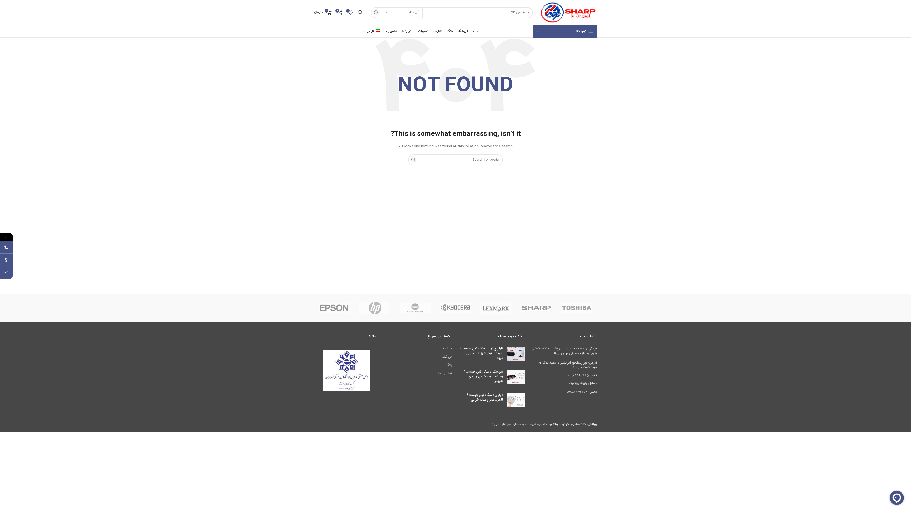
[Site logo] (567, 12)
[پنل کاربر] (360, 12)
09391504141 (578, 384)
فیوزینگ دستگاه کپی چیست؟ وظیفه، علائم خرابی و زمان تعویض (483, 376)
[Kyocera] (455, 308)
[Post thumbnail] (516, 354)
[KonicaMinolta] (415, 308)
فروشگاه (447, 357)
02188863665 (578, 376)
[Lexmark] (496, 308)
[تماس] (6, 247)
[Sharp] (536, 308)
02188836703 (577, 392)
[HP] (374, 308)
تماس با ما (445, 373)
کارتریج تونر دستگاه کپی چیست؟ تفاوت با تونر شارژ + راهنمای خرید (481, 353)
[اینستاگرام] (6, 272)
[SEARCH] (376, 12)
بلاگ (449, 365)
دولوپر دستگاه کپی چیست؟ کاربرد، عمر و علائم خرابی (485, 397)
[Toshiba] (577, 308)
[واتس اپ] (6, 260)
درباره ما (447, 349)
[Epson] (334, 308)
